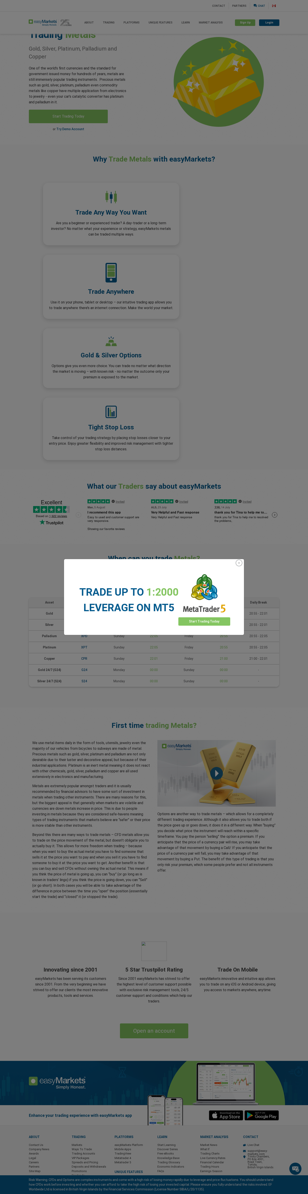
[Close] (239, 563)
